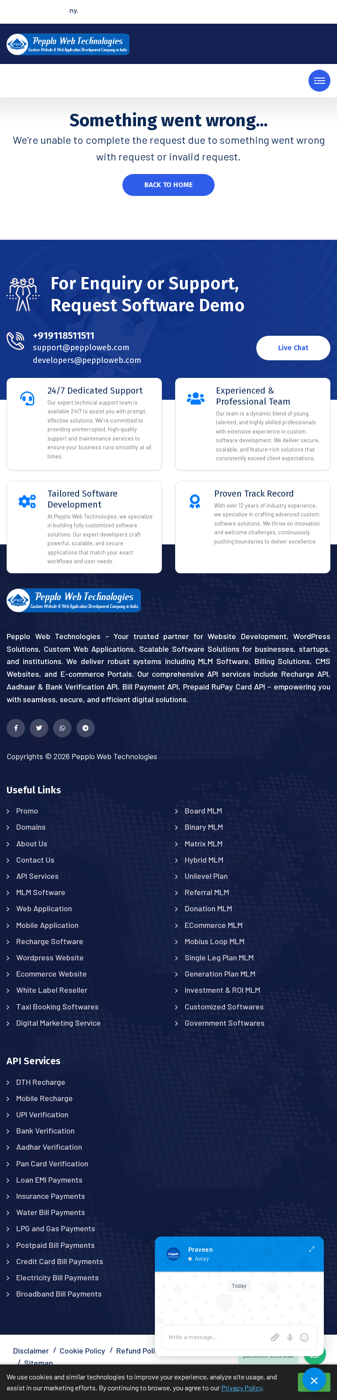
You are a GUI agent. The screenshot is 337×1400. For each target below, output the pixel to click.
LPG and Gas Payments (55, 1228)
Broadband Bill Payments (59, 1293)
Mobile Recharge (44, 1098)
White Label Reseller (51, 990)
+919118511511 (63, 335)
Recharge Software (49, 941)
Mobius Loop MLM (214, 941)
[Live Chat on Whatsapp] (62, 728)
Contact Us (35, 859)
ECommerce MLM (214, 925)
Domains (31, 826)
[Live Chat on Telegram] (85, 728)
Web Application (44, 908)
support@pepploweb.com (81, 347)
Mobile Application (47, 925)
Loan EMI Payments (49, 1179)
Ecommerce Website (51, 973)
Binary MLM (204, 826)
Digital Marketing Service (58, 1022)
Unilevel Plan (206, 876)
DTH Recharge (40, 1082)
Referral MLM (207, 892)
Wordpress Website (50, 957)
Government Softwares (225, 1022)
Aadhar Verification (49, 1146)
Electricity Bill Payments (57, 1277)
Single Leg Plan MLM (219, 957)
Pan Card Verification (52, 1163)
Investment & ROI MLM (222, 990)
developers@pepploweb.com (87, 360)
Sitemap (38, 1363)
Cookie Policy (82, 1350)
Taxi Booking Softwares (57, 1006)
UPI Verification (42, 1114)
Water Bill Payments (50, 1212)
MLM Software (40, 892)
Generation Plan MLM (220, 973)
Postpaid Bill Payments (55, 1245)
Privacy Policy (241, 1387)
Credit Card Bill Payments (59, 1261)
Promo (27, 810)
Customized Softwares (224, 1006)
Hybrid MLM (204, 859)
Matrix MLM (203, 843)
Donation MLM (208, 908)
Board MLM (203, 810)
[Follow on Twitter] (39, 728)
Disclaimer (31, 1350)
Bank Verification (45, 1130)
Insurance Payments (50, 1196)
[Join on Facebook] (16, 728)
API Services (37, 876)
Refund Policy (139, 1350)
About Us (31, 843)
